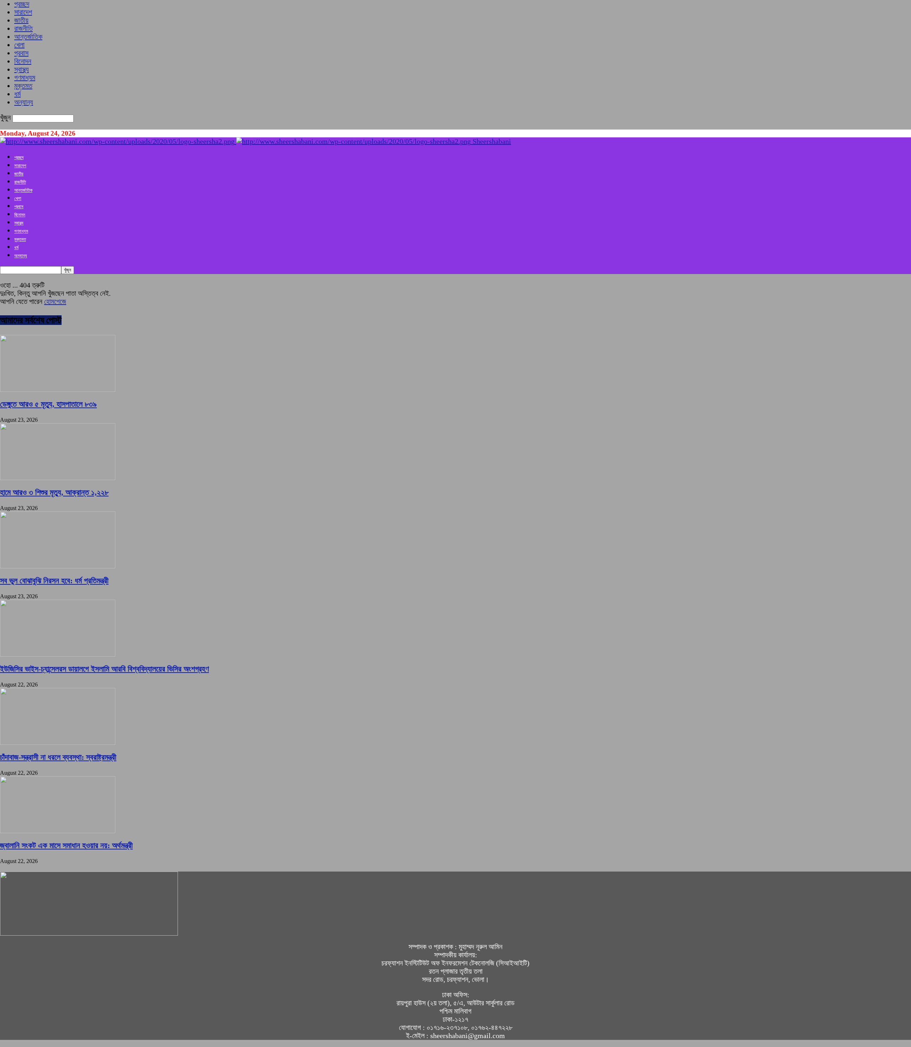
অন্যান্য (23, 102)
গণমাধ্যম (24, 77)
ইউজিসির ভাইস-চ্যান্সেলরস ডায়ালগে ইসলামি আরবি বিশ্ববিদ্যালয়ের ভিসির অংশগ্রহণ (104, 668)
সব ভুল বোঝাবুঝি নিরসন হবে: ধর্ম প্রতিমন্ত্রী (54, 580)
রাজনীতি (23, 28)
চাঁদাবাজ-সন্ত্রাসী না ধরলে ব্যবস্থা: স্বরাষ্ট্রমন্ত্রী (58, 757)
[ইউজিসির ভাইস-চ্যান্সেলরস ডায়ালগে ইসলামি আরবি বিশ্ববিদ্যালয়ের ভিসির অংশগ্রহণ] (57, 654)
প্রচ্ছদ (21, 4)
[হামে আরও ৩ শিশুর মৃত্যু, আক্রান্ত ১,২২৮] (57, 478)
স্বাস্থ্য (21, 69)
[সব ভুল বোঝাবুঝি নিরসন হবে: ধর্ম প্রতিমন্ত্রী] (57, 566)
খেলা (19, 45)
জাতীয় (21, 20)
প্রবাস (21, 53)
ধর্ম (17, 94)
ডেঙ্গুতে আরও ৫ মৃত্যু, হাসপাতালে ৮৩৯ (48, 404)
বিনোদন (22, 61)
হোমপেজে (55, 301)
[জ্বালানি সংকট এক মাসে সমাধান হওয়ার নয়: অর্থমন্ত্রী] (57, 831)
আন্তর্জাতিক (28, 37)
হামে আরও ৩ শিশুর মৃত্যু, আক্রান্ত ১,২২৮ (54, 492)
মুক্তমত (23, 86)
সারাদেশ (23, 12)
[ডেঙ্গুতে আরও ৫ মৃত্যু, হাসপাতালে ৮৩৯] (57, 389)
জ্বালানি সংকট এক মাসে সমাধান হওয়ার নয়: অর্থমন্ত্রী (66, 845)
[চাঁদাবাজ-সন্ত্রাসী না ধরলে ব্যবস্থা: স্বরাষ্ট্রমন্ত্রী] (57, 742)
